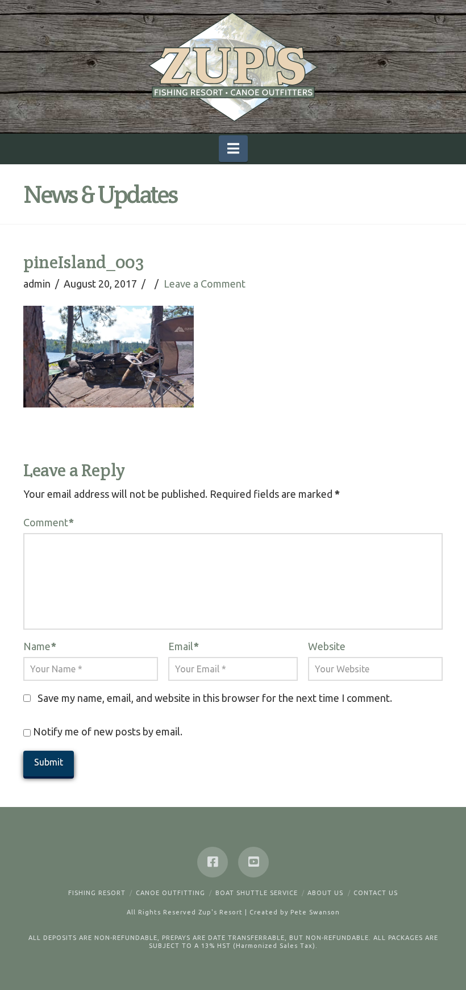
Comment (48, 522)
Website (327, 646)
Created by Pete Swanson (294, 912)
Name (39, 646)
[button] (233, 148)
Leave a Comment (205, 283)
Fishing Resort (97, 892)
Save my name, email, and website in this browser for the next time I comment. (215, 698)
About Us (325, 892)
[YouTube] (253, 862)
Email (183, 646)
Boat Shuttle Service (256, 892)
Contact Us (375, 892)
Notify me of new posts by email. (107, 731)
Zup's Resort (220, 912)
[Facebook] (212, 862)
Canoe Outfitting (170, 892)
